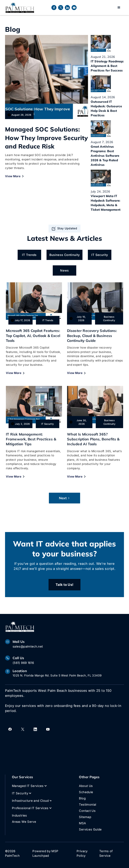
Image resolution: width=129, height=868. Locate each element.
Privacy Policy (82, 853)
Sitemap (85, 817)
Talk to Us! (65, 585)
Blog (82, 798)
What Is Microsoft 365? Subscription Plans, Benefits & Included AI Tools (93, 439)
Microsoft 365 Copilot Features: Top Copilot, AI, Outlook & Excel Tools (33, 335)
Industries (19, 815)
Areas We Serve (24, 821)
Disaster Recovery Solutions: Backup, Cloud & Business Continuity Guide (92, 335)
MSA (82, 823)
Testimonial (87, 804)
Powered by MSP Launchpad (45, 853)
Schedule (86, 792)
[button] (119, 8)
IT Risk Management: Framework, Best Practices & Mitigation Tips (31, 439)
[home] (20, 7)
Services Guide (90, 829)
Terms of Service (106, 853)
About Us (86, 786)
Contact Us (87, 811)
